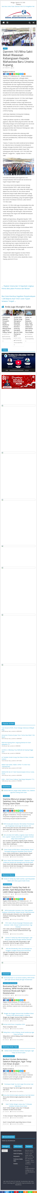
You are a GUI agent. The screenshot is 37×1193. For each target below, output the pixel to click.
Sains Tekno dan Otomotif (10, 983)
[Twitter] (6, 74)
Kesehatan (6, 796)
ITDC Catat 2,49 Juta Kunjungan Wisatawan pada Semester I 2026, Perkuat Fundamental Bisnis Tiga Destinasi (17, 930)
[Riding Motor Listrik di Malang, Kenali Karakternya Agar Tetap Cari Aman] (18, 1032)
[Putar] (4, 370)
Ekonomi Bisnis (7, 884)
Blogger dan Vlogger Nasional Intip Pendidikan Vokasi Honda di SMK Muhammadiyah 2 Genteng (18, 1018)
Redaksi (15, 1163)
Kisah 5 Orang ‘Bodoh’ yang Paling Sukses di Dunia (17, 1122)
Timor (5, 48)
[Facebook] (4, 74)
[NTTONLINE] (4, 22)
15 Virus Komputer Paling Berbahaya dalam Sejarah (17, 1116)
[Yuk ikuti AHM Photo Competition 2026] (13, 1024)
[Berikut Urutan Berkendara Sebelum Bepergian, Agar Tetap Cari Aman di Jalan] (18, 1051)
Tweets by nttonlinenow (8, 1140)
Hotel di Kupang (17, 1153)
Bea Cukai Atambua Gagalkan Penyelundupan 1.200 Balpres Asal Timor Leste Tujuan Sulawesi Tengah (18, 298)
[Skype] (20, 74)
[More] (24, 74)
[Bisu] (30, 370)
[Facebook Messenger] (22, 74)
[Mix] (14, 74)
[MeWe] (12, 74)
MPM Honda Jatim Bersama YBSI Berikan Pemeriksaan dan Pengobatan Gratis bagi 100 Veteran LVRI (18, 828)
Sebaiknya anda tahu (9, 1056)
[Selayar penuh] (33, 370)
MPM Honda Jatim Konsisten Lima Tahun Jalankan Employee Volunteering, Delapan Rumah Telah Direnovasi (17, 915)
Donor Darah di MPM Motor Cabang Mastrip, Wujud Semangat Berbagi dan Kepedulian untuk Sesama (17, 854)
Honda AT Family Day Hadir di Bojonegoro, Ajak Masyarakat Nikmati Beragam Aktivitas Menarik (16, 942)
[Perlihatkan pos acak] (33, 22)
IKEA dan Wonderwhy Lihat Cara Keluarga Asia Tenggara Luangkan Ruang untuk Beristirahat (16, 953)
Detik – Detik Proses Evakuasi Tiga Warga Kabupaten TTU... (18, 779)
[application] (18, 362)
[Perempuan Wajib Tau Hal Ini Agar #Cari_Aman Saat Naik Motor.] (18, 1084)
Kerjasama (16, 1156)
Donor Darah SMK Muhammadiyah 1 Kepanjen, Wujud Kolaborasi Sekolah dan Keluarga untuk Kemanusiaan (18, 865)
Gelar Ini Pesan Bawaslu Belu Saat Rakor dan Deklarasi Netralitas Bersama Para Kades (29, 324)
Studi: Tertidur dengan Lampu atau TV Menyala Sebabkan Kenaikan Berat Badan (16, 1108)
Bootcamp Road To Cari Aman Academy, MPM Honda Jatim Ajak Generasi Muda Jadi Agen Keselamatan (18, 989)
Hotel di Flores (17, 1151)
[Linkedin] (8, 74)
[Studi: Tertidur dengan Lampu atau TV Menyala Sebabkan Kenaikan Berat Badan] (18, 1104)
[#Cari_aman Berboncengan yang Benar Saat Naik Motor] (18, 1095)
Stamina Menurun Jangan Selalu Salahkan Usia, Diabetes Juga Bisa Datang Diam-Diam (18, 801)
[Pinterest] (10, 74)
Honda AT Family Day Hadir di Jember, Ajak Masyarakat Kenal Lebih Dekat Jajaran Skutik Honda (18, 889)
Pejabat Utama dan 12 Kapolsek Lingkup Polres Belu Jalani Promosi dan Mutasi (18, 287)
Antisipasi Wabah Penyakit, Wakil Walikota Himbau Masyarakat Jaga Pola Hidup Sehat (7, 324)
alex (13, 68)
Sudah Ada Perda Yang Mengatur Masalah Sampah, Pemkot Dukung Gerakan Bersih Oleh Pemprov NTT (18, 326)
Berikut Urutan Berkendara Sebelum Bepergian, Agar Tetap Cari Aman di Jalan (17, 1061)
